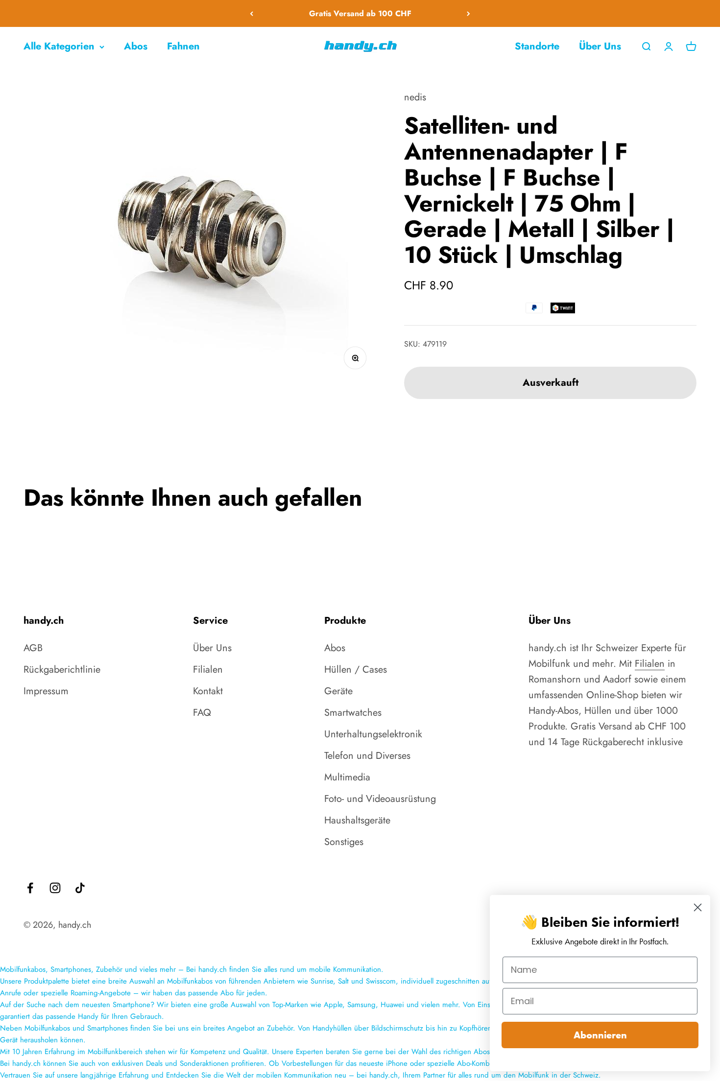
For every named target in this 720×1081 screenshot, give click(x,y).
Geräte (338, 691)
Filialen (208, 669)
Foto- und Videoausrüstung (380, 799)
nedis (415, 97)
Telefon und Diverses (367, 756)
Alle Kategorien (59, 46)
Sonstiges (343, 842)
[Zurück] (251, 13)
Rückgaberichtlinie (62, 669)
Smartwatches (353, 712)
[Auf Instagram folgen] (55, 887)
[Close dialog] (697, 907)
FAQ (202, 712)
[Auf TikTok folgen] (80, 887)
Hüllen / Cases (355, 669)
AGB (33, 648)
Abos (135, 46)
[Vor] (468, 13)
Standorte (537, 46)
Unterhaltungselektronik (373, 734)
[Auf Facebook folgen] (30, 887)
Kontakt (208, 691)
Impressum (46, 691)
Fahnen (183, 46)
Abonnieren (600, 1035)
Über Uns (600, 46)
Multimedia (347, 777)
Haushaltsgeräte (357, 820)
